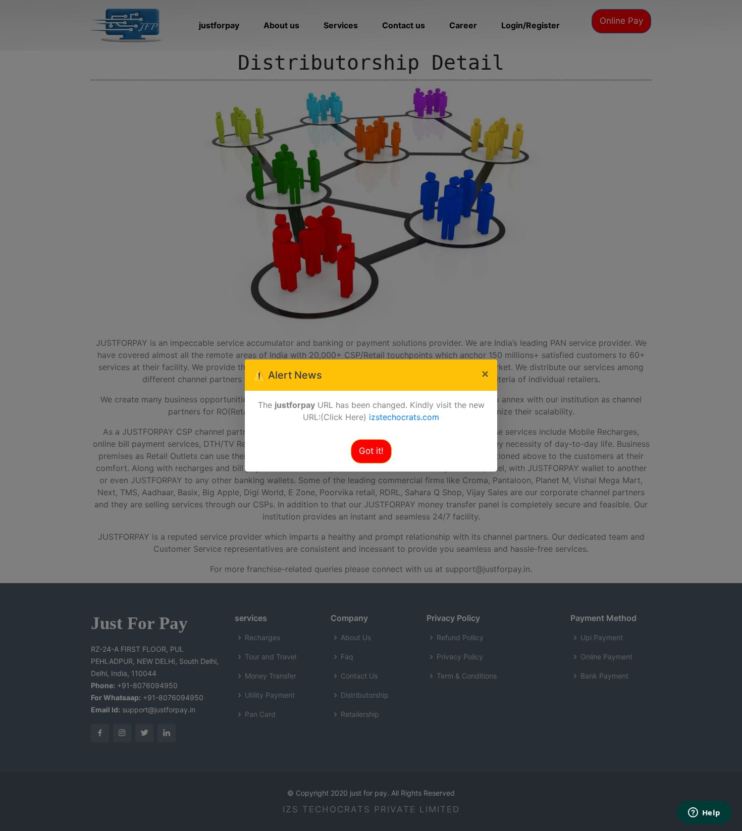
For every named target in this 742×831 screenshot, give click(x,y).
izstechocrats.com (404, 417)
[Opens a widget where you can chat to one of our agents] (704, 813)
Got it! (371, 451)
